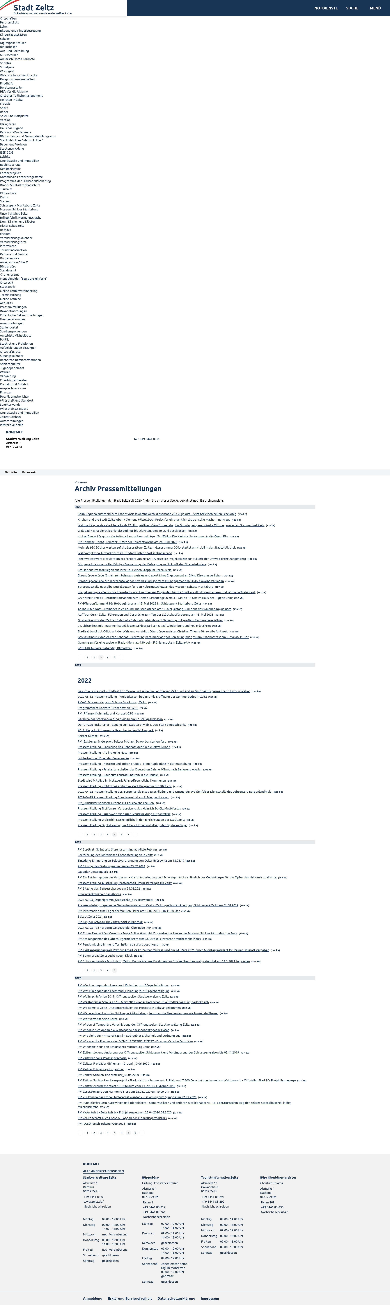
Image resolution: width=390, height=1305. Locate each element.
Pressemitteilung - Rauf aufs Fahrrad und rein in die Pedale (118, 775)
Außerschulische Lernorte (17, 59)
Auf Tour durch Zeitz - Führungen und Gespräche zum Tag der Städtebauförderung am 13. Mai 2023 (145, 614)
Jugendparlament (12, 368)
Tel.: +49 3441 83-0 (146, 439)
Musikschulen (9, 55)
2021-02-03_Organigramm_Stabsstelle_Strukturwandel (115, 899)
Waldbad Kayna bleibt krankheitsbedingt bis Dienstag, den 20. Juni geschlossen (132, 530)
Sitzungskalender (11, 355)
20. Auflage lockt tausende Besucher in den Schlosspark (116, 730)
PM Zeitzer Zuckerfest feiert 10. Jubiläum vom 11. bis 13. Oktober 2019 (126, 1086)
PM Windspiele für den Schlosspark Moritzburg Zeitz (114, 1046)
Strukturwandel (10, 404)
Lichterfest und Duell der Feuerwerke (103, 758)
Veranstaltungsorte (13, 242)
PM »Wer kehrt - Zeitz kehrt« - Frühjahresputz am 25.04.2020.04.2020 (125, 1112)
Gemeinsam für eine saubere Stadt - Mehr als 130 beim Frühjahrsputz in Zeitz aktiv (134, 642)
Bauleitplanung (10, 164)
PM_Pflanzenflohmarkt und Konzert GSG (105, 713)
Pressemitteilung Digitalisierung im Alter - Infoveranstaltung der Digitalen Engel (132, 825)
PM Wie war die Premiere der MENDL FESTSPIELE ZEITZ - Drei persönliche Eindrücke (135, 1041)
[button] (374, 8)
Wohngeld (7, 71)
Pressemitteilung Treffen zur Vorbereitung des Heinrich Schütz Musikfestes (129, 808)
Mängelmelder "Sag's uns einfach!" (23, 278)
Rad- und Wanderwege (15, 132)
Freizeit (5, 103)
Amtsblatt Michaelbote (15, 335)
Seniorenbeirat (10, 364)
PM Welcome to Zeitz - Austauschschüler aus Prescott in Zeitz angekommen (129, 1007)
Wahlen (5, 372)
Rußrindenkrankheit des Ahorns (99, 894)
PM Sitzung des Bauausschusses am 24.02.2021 (110, 888)
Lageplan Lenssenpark (93, 871)
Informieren (8, 246)
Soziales (5, 63)
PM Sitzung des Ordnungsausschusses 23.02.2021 (111, 866)
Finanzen (6, 392)
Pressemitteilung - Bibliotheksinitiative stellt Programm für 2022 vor (125, 786)
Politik (4, 339)
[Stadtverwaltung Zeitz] (195, 443)
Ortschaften (8, 18)
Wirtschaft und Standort (16, 400)
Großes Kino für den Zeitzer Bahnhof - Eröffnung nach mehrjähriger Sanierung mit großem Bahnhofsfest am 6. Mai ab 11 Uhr (163, 637)
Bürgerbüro (8, 266)
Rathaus (5, 230)
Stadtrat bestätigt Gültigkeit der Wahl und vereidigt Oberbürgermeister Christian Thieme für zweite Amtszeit (153, 631)
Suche (352, 8)
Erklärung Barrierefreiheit (130, 1298)
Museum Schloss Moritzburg (19, 209)
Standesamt (8, 270)
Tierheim (6, 189)
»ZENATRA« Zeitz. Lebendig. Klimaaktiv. (105, 648)
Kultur (4, 197)
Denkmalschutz (10, 169)
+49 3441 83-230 (272, 1207)
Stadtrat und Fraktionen (16, 343)
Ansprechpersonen (13, 388)
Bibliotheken (8, 46)
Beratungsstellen (11, 87)
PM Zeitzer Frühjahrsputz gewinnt (101, 1069)
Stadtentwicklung (12, 148)
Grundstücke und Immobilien (19, 160)
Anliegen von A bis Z (14, 262)
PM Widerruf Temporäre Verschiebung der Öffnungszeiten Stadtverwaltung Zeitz (134, 1024)
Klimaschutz (8, 193)
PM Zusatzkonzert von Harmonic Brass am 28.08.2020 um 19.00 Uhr (124, 1091)
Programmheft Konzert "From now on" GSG (108, 708)
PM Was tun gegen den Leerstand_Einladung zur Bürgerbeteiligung (124, 985)
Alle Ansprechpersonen (103, 1171)
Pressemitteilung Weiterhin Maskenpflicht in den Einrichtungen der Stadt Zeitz (131, 819)
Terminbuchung (10, 294)
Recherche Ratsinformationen (20, 360)
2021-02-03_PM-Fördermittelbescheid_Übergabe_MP (114, 927)
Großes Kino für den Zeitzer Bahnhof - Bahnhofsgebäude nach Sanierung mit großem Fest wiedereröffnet (150, 620)
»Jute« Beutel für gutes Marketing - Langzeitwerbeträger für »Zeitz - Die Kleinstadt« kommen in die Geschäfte (153, 536)
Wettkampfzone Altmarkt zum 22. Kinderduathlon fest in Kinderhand (125, 553)
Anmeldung (92, 1298)
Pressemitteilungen (13, 307)
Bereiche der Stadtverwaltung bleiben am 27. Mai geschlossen (120, 719)
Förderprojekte (10, 173)
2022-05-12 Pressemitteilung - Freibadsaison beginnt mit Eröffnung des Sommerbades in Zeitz (142, 696)
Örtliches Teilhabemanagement (21, 95)
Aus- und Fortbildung (14, 51)
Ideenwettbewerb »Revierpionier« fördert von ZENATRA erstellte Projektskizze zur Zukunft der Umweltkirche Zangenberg (162, 558)
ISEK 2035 (7, 152)
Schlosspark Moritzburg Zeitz (20, 205)
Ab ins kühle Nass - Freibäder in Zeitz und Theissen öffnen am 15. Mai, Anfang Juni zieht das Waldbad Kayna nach (154, 609)
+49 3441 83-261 (153, 1212)
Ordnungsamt (9, 274)
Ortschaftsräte (10, 351)
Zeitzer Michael (10, 416)
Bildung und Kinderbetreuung (20, 30)
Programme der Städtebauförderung (25, 181)
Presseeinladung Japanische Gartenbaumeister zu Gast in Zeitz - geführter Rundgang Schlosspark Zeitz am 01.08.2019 (158, 905)
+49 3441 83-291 (212, 1197)
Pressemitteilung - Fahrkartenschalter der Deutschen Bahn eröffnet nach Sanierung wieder (140, 769)
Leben (4, 26)
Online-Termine (10, 299)
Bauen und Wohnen (13, 144)
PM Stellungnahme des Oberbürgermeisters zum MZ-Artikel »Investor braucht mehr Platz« (139, 939)
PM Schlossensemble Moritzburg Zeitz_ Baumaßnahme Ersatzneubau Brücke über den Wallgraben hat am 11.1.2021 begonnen (164, 961)
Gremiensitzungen (12, 319)
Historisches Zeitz (12, 225)
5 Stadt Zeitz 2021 (90, 916)
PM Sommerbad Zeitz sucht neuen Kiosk (105, 955)
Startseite (11, 472)
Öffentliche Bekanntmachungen (21, 315)
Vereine (5, 120)
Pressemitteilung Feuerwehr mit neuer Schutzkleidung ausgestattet (124, 814)
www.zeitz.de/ (94, 1201)
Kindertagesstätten (13, 34)
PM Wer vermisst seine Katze (98, 1019)
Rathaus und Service (14, 254)
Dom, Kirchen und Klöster (17, 221)
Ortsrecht (6, 282)
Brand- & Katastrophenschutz (20, 185)
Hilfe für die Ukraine (14, 91)
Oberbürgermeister (13, 380)
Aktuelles (6, 303)
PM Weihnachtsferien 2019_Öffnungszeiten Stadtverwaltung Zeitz (123, 996)
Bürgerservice (9, 258)
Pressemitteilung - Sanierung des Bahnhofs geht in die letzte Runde (124, 747)
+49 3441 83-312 (153, 1207)
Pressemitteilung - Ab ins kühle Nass (102, 752)
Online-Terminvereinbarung (18, 291)
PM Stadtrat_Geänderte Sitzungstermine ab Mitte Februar (117, 849)
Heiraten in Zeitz (11, 99)
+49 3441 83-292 (212, 1201)
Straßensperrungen (13, 331)
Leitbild (5, 156)
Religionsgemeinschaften (17, 79)
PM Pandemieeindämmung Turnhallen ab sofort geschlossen (119, 944)
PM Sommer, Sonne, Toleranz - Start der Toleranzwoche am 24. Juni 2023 (127, 542)
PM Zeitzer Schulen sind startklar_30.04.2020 (108, 1075)
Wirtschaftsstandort (14, 408)
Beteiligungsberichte (14, 396)
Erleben (5, 233)
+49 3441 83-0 (93, 1197)
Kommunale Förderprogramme (21, 177)
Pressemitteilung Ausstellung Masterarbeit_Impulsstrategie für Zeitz (125, 883)
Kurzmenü (29, 472)
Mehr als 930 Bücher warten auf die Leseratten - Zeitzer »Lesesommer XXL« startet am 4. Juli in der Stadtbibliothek (157, 547)
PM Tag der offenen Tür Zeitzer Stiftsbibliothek (110, 922)
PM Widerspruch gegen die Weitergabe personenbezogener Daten (123, 1030)
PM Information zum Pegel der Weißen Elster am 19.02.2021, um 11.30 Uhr (129, 911)
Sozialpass (7, 67)
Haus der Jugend (11, 128)
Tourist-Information (13, 250)
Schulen (5, 38)
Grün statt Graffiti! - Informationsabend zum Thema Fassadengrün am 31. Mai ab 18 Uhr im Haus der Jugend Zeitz (155, 598)
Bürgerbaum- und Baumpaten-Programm (28, 136)
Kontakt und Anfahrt (14, 384)
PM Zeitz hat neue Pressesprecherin (102, 1058)
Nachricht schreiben (97, 1206)
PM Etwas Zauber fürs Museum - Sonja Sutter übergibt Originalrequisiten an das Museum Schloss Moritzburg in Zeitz (157, 933)
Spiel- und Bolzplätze (14, 116)
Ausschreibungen (11, 323)
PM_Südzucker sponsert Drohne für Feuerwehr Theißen (116, 803)
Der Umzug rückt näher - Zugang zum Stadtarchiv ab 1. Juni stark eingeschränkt (132, 724)
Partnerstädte (9, 22)
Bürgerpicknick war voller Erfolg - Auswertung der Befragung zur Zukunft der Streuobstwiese (142, 564)
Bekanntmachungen (13, 311)
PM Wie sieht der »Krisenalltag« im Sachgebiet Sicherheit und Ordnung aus (129, 1035)
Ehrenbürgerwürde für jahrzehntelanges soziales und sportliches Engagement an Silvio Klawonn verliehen (150, 575)
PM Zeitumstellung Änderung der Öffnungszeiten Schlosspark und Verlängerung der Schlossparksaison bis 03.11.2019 (159, 1052)
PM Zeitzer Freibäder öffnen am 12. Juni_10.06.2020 (113, 1063)
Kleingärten (8, 124)
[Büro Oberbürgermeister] (283, 1194)
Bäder (4, 112)
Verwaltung (8, 376)
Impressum (210, 1298)
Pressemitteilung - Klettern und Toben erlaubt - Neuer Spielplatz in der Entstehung (134, 763)
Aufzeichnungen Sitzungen (18, 347)
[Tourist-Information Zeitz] (224, 1191)
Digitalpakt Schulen (13, 43)
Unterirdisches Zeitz (13, 213)
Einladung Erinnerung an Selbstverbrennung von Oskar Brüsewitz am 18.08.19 (131, 860)
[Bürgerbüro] (165, 1197)
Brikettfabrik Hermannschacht (20, 217)
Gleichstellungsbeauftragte (18, 75)
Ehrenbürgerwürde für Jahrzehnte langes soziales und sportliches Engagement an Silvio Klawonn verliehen (151, 581)
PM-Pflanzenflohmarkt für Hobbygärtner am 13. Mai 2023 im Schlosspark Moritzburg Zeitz (139, 603)
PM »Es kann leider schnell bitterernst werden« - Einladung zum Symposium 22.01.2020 (137, 1097)
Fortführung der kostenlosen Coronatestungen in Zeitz (115, 855)
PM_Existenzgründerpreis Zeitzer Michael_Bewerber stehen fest (122, 741)
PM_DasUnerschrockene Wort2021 (101, 1123)
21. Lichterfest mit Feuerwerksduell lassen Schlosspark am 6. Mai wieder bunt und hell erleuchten (144, 625)
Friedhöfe (6, 83)
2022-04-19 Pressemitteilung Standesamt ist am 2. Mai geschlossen (123, 797)
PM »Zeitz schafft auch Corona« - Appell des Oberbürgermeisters (122, 1118)
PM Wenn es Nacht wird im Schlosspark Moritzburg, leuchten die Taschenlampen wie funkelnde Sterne (148, 1013)
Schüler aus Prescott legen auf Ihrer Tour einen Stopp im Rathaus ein (125, 570)
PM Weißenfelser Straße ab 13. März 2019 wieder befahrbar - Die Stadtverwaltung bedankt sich (143, 1002)
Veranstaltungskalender (16, 238)
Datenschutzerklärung (176, 1298)
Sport (4, 107)
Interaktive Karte (11, 425)
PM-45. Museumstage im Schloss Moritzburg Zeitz (112, 702)
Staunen (5, 201)
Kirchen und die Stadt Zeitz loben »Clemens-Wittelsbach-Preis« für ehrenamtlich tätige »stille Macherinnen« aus (154, 519)
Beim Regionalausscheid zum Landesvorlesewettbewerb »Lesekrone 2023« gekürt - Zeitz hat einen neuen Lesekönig (157, 514)
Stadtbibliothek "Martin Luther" (21, 140)
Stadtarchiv (8, 286)
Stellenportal (9, 327)
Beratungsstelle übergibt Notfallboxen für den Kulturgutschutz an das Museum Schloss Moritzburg (145, 586)
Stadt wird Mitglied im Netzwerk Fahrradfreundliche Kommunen (122, 780)
